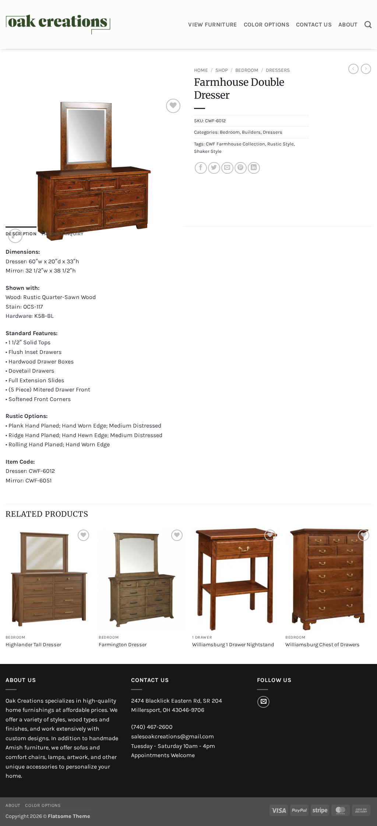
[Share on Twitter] (214, 168)
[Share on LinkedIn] (254, 168)
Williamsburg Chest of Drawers (322, 645)
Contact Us (314, 24)
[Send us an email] (263, 702)
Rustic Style (280, 144)
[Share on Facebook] (201, 168)
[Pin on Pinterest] (241, 168)
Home (201, 70)
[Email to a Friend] (227, 168)
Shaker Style (208, 151)
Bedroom (246, 70)
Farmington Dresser (123, 645)
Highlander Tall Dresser (33, 645)
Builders (251, 132)
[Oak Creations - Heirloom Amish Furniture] (58, 24)
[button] (15, 236)
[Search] (367, 24)
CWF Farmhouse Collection (235, 144)
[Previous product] (366, 69)
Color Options (266, 24)
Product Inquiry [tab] (63, 233)
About (348, 24)
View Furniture (212, 24)
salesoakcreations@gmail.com (172, 736)
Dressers (278, 70)
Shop (221, 70)
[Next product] (353, 69)
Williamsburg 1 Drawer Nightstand (233, 645)
